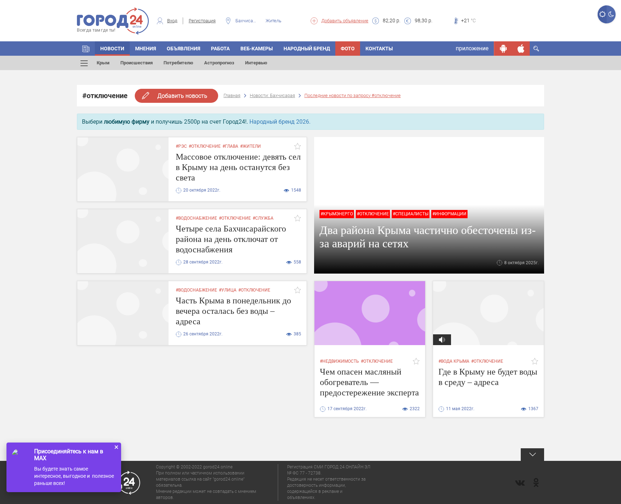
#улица (227, 290)
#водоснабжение (196, 218)
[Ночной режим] (611, 14)
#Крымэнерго (337, 213)
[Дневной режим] (602, 14)
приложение (472, 48)
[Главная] (86, 48)
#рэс (181, 146)
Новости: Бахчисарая (272, 95)
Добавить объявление (344, 20)
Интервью (256, 62)
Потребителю (178, 62)
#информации (449, 213)
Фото (348, 48)
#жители (250, 146)
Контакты (379, 48)
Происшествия (136, 62)
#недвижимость (339, 361)
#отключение (205, 146)
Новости (112, 48)
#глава (230, 146)
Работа (220, 48)
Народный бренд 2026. (279, 121)
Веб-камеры (256, 48)
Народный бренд (307, 48)
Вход (172, 20)
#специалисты (410, 213)
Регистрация (202, 20)
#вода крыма (453, 361)
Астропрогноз (219, 62)
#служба (263, 218)
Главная (232, 95)
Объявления (183, 48)
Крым (103, 62)
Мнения (145, 48)
